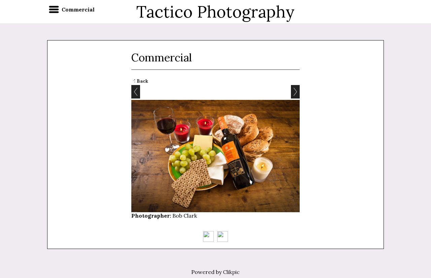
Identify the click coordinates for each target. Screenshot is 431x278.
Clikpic (231, 272)
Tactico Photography (215, 11)
